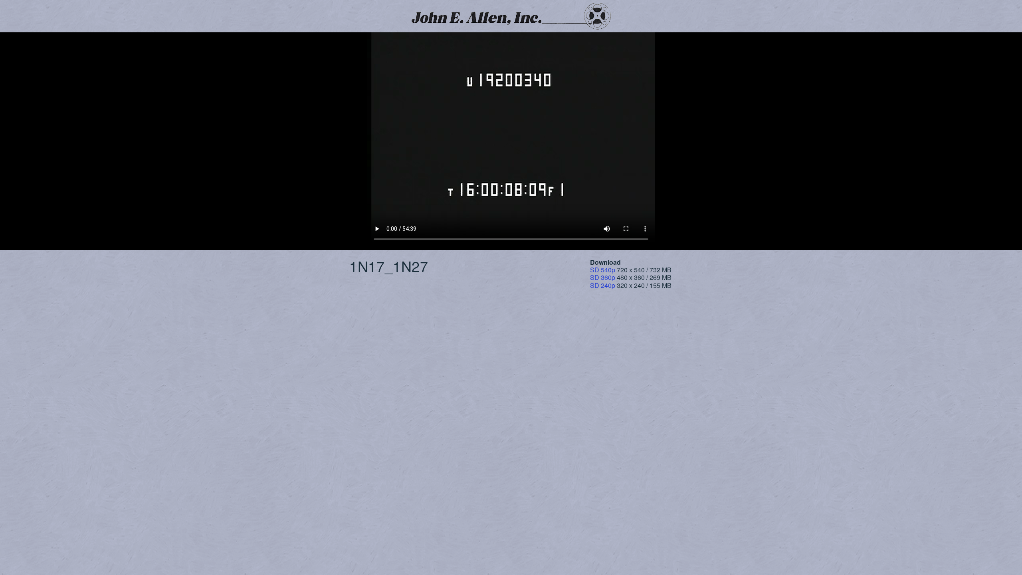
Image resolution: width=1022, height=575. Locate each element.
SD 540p (602, 269)
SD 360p (602, 277)
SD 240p (602, 285)
